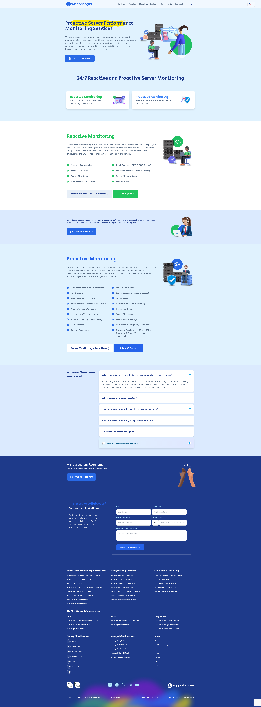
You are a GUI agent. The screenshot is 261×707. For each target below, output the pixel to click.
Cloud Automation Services (164, 579)
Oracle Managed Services (120, 657)
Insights (168, 4)
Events (157, 657)
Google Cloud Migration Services (166, 625)
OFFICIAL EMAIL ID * (123, 518)
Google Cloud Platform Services (166, 629)
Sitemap (157, 665)
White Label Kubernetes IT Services (168, 575)
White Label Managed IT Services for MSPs (83, 575)
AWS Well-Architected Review (79, 625)
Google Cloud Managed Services (166, 620)
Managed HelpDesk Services (77, 583)
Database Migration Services (165, 587)
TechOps (132, 4)
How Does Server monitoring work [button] (118, 431)
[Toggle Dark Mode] (191, 4)
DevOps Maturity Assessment (122, 587)
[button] (146, 443)
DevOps (121, 4)
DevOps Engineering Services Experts (125, 583)
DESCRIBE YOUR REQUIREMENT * (127, 528)
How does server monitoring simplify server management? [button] (130, 409)
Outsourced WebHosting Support (80, 591)
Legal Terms (160, 697)
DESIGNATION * (157, 507)
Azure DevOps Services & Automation (125, 620)
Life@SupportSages (162, 645)
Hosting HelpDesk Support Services (80, 595)
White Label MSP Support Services (80, 579)
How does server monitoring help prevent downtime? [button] (127, 420)
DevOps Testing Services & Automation (126, 591)
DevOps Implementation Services (123, 595)
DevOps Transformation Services (123, 599)
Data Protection (175, 697)
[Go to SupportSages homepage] (79, 4)
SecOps (153, 4)
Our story (158, 641)
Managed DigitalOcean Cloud (122, 641)
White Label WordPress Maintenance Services (84, 587)
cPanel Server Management (77, 599)
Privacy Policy (147, 697)
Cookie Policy (189, 697)
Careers (157, 653)
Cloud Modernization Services (165, 583)
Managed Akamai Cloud (120, 653)
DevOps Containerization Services (123, 579)
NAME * (119, 507)
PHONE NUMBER (158, 518)
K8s (161, 4)
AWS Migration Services (76, 629)
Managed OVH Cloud (119, 645)
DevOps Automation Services (122, 575)
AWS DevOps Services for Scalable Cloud (82, 620)
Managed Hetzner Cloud (120, 649)
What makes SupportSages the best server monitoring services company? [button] (137, 375)
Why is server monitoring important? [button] (119, 398)
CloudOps (143, 4)
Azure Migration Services (120, 625)
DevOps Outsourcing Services (165, 591)
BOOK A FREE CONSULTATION (130, 547)
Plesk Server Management (77, 604)
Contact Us (179, 4)
